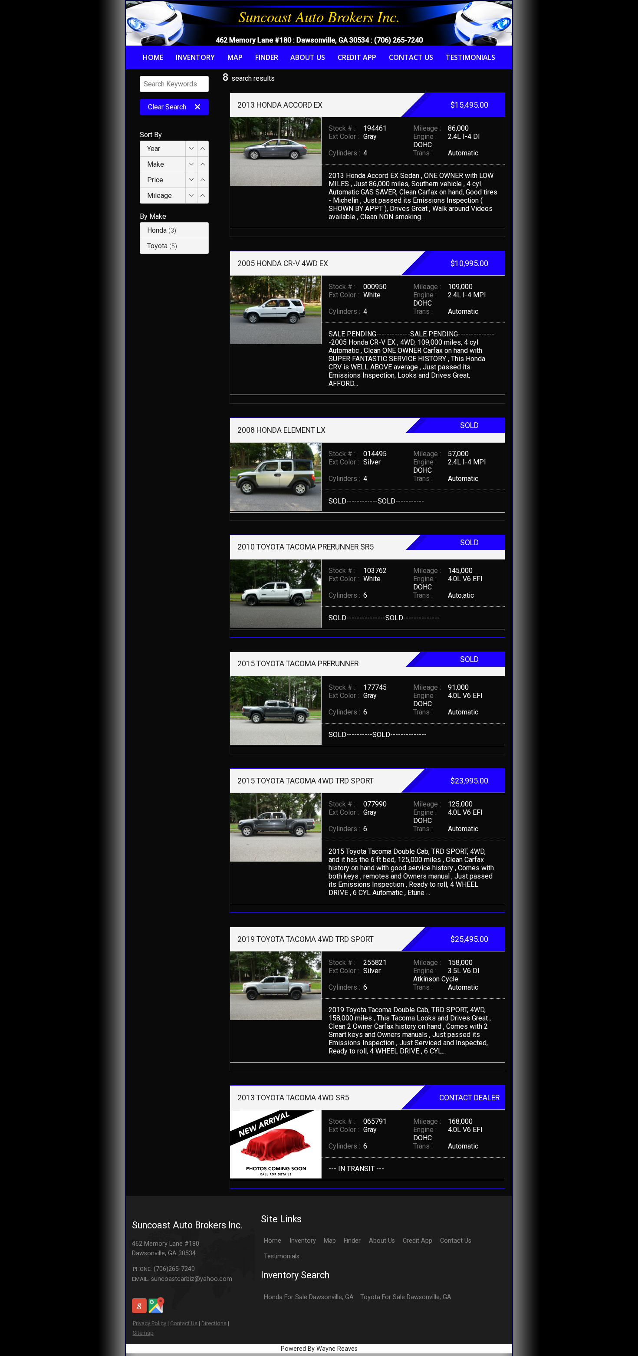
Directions (214, 1323)
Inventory (302, 1240)
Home (272, 1240)
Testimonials (281, 1256)
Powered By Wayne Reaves (319, 1349)
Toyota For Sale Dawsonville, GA (405, 1297)
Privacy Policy (149, 1323)
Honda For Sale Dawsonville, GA (309, 1297)
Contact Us (183, 1323)
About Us (382, 1240)
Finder (352, 1240)
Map (330, 1240)
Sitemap (143, 1333)
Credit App (417, 1240)
